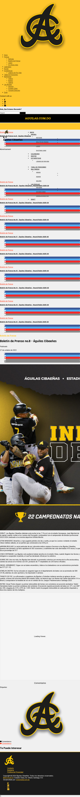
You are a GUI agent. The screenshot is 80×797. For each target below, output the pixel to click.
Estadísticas (8, 71)
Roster (6, 69)
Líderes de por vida (14, 73)
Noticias (11, 59)
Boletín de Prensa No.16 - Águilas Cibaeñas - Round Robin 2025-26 (24, 254)
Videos (10, 79)
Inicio (6, 55)
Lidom (10, 63)
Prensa (6, 57)
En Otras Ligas (13, 65)
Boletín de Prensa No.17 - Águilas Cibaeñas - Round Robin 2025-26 (24, 237)
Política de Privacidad (15, 772)
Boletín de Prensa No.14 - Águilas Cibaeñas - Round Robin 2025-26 (24, 288)
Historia (10, 86)
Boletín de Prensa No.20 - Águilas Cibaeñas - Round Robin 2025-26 (24, 186)
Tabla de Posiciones (11, 75)
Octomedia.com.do (23, 780)
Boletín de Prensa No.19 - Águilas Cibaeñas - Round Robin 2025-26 (24, 203)
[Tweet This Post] (42, 208)
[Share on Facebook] (42, 206)
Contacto (10, 768)
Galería (10, 83)
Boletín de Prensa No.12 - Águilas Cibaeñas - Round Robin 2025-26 (24, 322)
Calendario (7, 67)
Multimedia (7, 77)
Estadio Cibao (13, 88)
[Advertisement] (40, 164)
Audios (10, 81)
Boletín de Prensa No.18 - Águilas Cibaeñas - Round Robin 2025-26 (24, 220)
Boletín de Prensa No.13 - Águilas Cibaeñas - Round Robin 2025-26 (24, 305)
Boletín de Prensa (14, 61)
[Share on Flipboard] (42, 210)
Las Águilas (8, 85)
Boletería (10, 770)
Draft (6, 92)
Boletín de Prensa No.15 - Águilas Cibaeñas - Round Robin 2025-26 (24, 271)
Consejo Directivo (14, 90)
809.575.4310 (8, 778)
